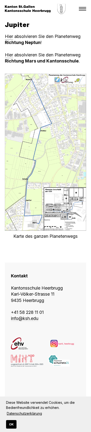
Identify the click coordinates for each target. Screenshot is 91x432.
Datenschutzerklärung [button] (24, 413)
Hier (9, 36)
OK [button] (11, 424)
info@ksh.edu (24, 318)
